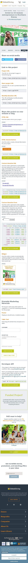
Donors (3, 512)
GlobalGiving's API (19, 369)
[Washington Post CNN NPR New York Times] (14, 539)
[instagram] (14, 504)
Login (24, 2)
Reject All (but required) (14, 558)
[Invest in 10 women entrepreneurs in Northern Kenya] (9, 274)
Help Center (14, 499)
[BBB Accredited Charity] (14, 543)
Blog (24, 5)
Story (4, 50)
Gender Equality (8, 10)
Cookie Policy (5, 552)
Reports (10, 50)
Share (24, 50)
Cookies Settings (14, 561)
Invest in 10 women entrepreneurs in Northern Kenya (9, 267)
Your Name (4, 327)
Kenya (14, 10)
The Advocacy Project (15, 19)
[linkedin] (20, 504)
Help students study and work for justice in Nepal (14, 444)
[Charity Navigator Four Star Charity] (4, 544)
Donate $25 (6, 183)
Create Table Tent (9, 355)
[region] (14, 554)
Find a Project (14, 452)
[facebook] (7, 504)
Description (5, 335)
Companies (19, 5)
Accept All (14, 555)
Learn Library (6, 531)
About (9, 5)
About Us (4, 526)
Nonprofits (14, 5)
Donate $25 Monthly (8, 185)
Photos (17, 50)
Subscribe (14, 476)
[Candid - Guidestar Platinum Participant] (8, 544)
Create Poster (8, 351)
